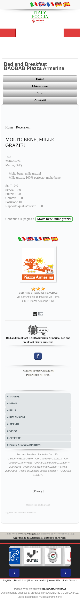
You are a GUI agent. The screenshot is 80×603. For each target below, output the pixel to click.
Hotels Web (54, 580)
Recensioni (23, 127)
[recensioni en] (42, 4)
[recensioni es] (67, 4)
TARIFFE (14, 396)
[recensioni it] (34, 4)
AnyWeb (7, 580)
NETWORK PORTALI (54, 588)
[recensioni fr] (50, 4)
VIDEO (13, 431)
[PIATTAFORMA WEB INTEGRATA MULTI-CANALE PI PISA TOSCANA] (53, 556)
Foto (40, 93)
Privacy (38, 491)
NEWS (13, 403)
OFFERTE (15, 438)
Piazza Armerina (37, 580)
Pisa (16, 580)
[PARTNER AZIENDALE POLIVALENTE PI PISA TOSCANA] (12, 556)
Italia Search (70, 580)
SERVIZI (14, 424)
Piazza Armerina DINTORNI (25, 445)
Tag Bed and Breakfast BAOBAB (20, 512)
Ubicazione (40, 86)
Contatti (40, 100)
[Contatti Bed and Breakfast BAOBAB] (38, 313)
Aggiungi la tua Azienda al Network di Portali (39, 537)
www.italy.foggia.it (28, 533)
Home (40, 79)
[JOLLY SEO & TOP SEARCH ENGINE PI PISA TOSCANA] (32, 556)
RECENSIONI (17, 417)
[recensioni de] (58, 4)
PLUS (12, 410)
